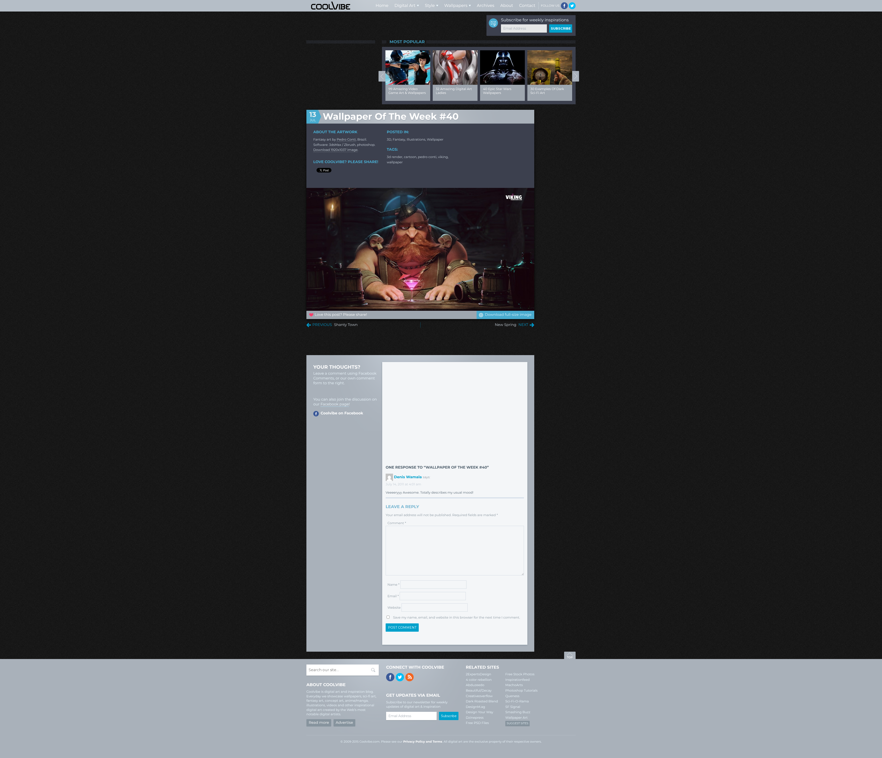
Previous (382, 76)
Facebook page (334, 404)
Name (393, 585)
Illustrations (416, 139)
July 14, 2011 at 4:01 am (403, 484)
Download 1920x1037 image (335, 150)
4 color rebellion (479, 680)
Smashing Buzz (517, 712)
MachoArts (514, 685)
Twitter (572, 5)
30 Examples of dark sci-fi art (458, 91)
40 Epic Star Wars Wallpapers (408, 91)
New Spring (505, 325)
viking (443, 157)
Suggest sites (517, 723)
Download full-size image (508, 315)
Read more (319, 723)
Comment (396, 523)
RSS (409, 677)
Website (394, 607)
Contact (527, 5)
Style (430, 5)
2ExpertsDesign (478, 674)
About (506, 5)
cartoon (410, 157)
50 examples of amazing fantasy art (506, 91)
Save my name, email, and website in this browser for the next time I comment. (456, 617)
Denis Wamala (408, 477)
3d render (394, 157)
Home (382, 5)
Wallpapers (455, 5)
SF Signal (512, 707)
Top (570, 656)
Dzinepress (474, 718)
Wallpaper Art (516, 718)
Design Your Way (479, 712)
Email (393, 596)
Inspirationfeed (517, 680)
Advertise (344, 723)
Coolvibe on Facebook (342, 413)
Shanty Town (346, 325)
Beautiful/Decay (479, 690)
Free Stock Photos (519, 674)
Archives (485, 5)
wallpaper (435, 139)
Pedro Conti (346, 139)
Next (575, 76)
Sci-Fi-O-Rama (517, 701)
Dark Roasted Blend (482, 701)
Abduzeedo (475, 685)
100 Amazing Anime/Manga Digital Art (553, 93)
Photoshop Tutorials (521, 690)
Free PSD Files (477, 723)
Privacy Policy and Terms (422, 742)
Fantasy (399, 139)
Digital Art (405, 5)
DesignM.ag (475, 707)
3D (389, 139)
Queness (512, 696)
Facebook (564, 5)
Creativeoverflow (479, 696)
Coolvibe (331, 5)
